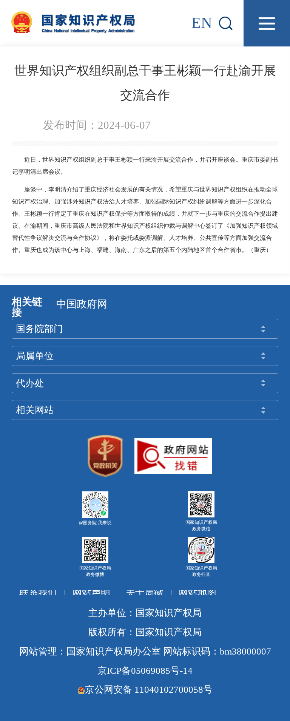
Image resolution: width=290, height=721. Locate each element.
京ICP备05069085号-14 (145, 670)
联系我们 (38, 592)
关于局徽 (145, 592)
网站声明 (91, 592)
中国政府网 (81, 304)
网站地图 (197, 592)
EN (201, 22)
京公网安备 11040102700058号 (149, 689)
